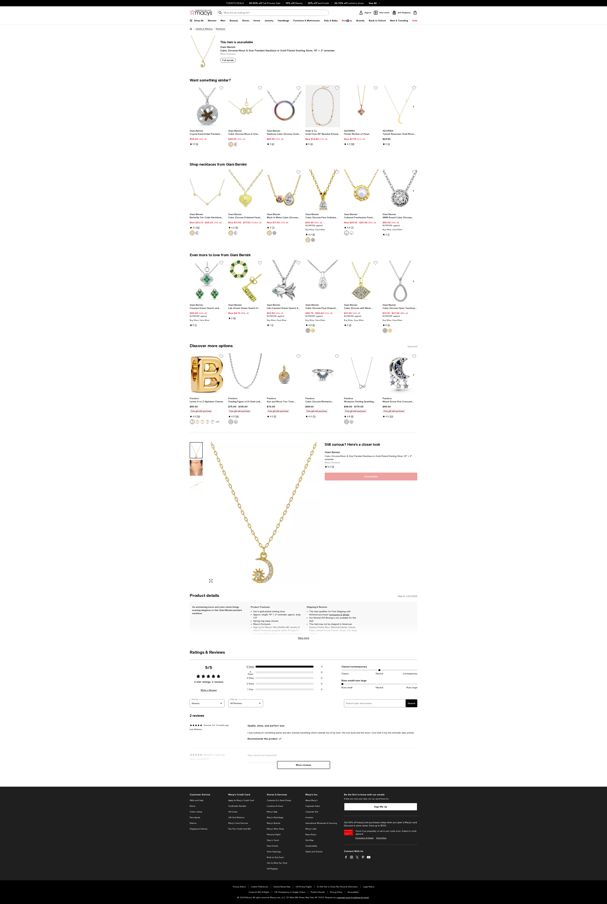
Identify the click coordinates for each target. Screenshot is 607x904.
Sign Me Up (380, 806)
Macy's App (272, 812)
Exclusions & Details (365, 838)
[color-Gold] (308, 240)
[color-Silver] (197, 233)
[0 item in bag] (415, 12)
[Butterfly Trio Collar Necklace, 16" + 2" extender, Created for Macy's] (207, 190)
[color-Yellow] (390, 330)
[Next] (413, 106)
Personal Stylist (273, 834)
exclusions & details (339, 614)
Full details (228, 60)
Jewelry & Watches (204, 29)
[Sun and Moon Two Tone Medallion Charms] (284, 374)
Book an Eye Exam (275, 857)
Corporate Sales (312, 806)
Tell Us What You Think (277, 863)
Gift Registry (272, 869)
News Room (310, 834)
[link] (207, 137)
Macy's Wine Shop (275, 829)
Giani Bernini (227, 46)
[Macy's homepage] (191, 29)
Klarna (192, 806)
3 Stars (250, 678)
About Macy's (311, 800)
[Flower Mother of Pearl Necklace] (361, 106)
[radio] (230, 144)
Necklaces (220, 29)
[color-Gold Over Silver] (231, 144)
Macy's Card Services (238, 823)
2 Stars (250, 683)
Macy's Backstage (275, 817)
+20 (217, 422)
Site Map (309, 840)
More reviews (303, 765)
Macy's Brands (273, 823)
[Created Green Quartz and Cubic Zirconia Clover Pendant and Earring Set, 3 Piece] (207, 281)
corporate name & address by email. (353, 897)
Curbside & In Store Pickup (279, 800)
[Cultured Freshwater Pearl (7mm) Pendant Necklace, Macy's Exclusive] (361, 190)
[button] (255, 513)
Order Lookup (196, 812)
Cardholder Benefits (237, 806)
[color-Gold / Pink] (269, 233)
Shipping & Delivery (198, 829)
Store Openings (274, 852)
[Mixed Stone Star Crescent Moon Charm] (400, 374)
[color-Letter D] (202, 422)
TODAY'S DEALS (235, 3)
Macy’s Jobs (310, 829)
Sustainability (311, 846)
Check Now (381, 838)
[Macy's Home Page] (201, 12)
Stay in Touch (273, 840)
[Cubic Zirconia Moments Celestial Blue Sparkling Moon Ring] (322, 374)
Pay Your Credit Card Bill (239, 829)
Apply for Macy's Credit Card (241, 800)
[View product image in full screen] (211, 581)
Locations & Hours (275, 806)
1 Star (250, 689)
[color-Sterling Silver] (236, 144)
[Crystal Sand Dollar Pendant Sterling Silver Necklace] (207, 106)
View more (303, 638)
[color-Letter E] (207, 422)
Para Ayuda (195, 817)
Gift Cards (232, 812)
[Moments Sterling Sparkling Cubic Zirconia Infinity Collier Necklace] (361, 374)
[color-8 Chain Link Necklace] (231, 422)
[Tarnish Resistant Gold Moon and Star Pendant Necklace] (400, 106)
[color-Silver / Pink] (274, 233)
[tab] (196, 450)
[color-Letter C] (197, 422)
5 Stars (250, 666)
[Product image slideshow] (263, 513)
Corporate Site (311, 812)
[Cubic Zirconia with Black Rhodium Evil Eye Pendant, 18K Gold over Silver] (361, 281)
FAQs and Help (196, 800)
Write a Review (209, 690)
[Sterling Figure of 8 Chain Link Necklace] (245, 374)
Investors (309, 817)
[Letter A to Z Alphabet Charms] (207, 374)
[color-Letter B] (192, 422)
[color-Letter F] (212, 422)
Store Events (272, 846)
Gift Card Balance (236, 817)
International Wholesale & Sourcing (321, 823)
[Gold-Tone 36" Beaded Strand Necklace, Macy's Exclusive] (322, 106)
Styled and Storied (313, 852)
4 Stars (250, 672)
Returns (193, 823)
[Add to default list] (221, 88)
